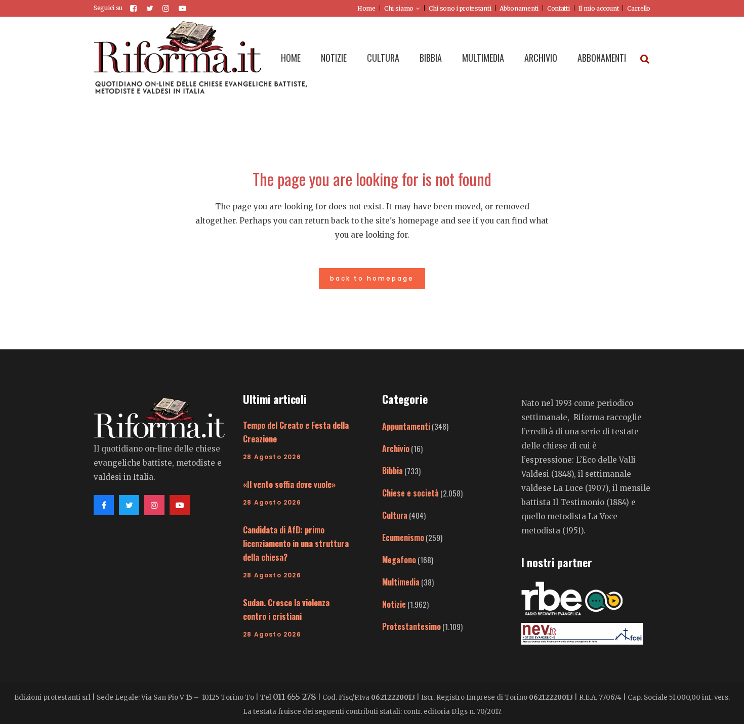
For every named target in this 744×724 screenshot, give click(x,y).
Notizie (394, 604)
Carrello (638, 8)
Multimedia (401, 582)
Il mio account (598, 8)
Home (366, 8)
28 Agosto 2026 (272, 457)
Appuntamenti (406, 426)
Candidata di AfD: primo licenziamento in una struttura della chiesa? (296, 543)
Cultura (394, 515)
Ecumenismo (403, 537)
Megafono (399, 560)
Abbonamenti (519, 8)
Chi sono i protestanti (460, 8)
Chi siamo (399, 8)
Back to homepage (372, 278)
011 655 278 (294, 697)
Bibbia (392, 471)
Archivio (395, 448)
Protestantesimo (411, 626)
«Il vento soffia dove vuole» (289, 484)
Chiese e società (410, 493)
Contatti (558, 8)
